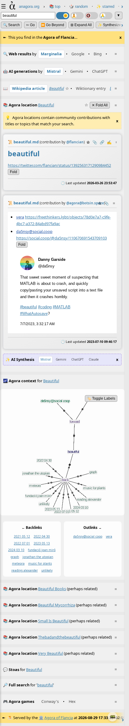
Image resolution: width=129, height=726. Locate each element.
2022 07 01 (22, 543)
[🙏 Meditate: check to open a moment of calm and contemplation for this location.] (105, 15)
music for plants (40, 564)
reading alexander (24, 570)
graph (14, 557)
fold (13, 171)
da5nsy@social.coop (34, 231)
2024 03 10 (16, 550)
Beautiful (56, 88)
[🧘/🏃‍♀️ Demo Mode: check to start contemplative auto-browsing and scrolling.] (77, 15)
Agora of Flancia (58, 717)
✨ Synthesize (109, 25)
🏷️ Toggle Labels (101, 398)
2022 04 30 (42, 537)
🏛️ (41, 717)
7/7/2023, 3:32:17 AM (37, 323)
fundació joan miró (42, 550)
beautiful (34, 669)
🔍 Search (11, 25)
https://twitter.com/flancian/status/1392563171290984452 (59, 165)
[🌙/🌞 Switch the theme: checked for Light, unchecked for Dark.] (62, 15)
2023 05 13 (42, 543)
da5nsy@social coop (87, 537)
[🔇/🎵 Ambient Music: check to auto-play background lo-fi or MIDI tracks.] (91, 15)
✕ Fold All (100, 105)
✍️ (109, 142)
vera (20, 217)
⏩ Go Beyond (52, 25)
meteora (18, 564)
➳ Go (30, 25)
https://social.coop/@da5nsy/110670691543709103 (61, 237)
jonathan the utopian (37, 557)
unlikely (46, 570)
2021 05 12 (22, 537)
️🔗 (102, 142)
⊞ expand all (81, 25)
